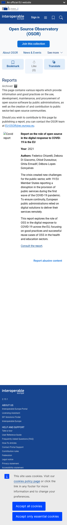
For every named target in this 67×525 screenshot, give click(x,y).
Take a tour (7, 431)
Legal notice (7, 459)
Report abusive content (48, 260)
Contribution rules (10, 451)
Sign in (35, 17)
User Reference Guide (11, 435)
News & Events (32, 52)
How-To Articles (9, 443)
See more (53, 52)
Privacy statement (10, 463)
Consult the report (31, 245)
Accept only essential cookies (37, 516)
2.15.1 (5, 399)
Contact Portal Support (13, 447)
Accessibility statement (13, 467)
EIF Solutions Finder (11, 417)
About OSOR (10, 52)
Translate (54, 66)
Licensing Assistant (11, 413)
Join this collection (33, 43)
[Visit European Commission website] (10, 8)
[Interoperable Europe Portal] (13, 17)
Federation (7, 455)
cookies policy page (27, 481)
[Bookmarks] (53, 17)
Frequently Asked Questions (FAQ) (18, 439)
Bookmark (13, 66)
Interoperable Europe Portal (14, 409)
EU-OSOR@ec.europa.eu (19, 125)
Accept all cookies (29, 506)
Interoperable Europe (11, 421)
